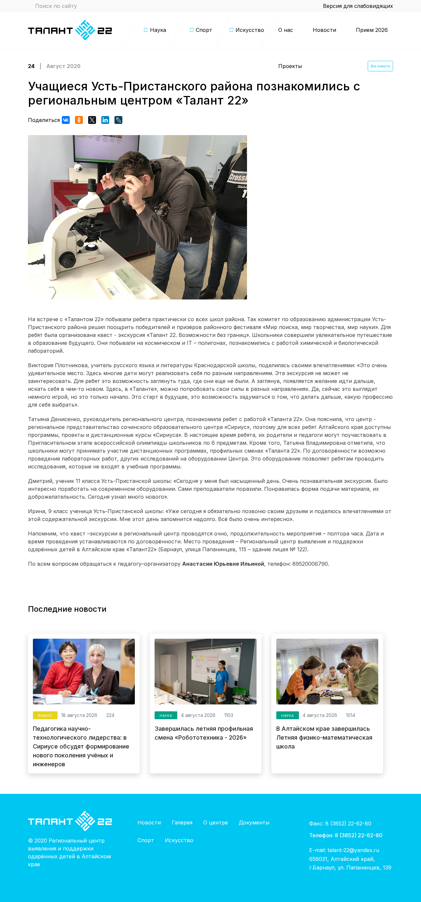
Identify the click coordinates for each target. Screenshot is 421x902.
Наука (166, 716)
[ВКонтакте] (65, 120)
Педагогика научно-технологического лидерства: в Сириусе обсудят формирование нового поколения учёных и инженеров (81, 746)
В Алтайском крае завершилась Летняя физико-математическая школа (324, 737)
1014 (350, 715)
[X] (92, 120)
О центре (215, 822)
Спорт (145, 840)
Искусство (179, 840)
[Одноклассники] (79, 120)
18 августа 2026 (79, 715)
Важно (45, 716)
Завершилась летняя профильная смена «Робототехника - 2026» (204, 733)
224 (109, 715)
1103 (228, 715)
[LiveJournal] (118, 120)
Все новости (380, 66)
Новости (324, 30)
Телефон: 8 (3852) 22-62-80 (346, 835)
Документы (254, 822)
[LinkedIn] (105, 120)
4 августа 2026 (198, 715)
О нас (285, 30)
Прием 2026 (372, 30)
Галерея (182, 822)
